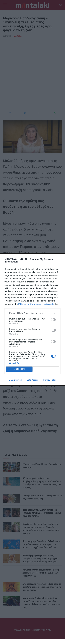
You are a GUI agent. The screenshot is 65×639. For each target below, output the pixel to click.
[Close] (59, 259)
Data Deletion (15, 380)
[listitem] (32, 313)
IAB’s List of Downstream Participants (36, 304)
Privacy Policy (49, 380)
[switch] (53, 319)
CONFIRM (19, 369)
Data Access (32, 380)
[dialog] (32, 320)
